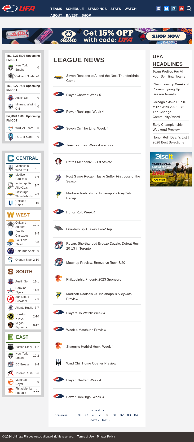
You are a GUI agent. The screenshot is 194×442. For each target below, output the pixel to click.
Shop (86, 15)
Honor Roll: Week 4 (80, 212)
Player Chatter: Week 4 (83, 380)
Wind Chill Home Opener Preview (91, 363)
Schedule (75, 9)
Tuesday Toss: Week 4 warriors (89, 145)
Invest (72, 15)
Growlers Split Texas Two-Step (89, 229)
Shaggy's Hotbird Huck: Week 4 (90, 346)
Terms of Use (85, 436)
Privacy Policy (106, 436)
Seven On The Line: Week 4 (87, 128)
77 (86, 415)
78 (93, 415)
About (56, 15)
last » (106, 420)
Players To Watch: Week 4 (85, 313)
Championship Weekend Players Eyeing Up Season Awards (171, 89)
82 (122, 415)
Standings (97, 9)
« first (96, 410)
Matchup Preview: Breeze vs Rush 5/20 (95, 262)
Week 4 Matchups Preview (86, 330)
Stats (115, 9)
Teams (56, 9)
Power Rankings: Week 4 (85, 111)
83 (129, 415)
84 (136, 415)
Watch (131, 9)
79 (100, 415)
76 (79, 415)
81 (115, 415)
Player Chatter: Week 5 (83, 95)
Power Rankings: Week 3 (85, 397)
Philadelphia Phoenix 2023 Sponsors (93, 279)
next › (94, 420)
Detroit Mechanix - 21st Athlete (89, 162)
